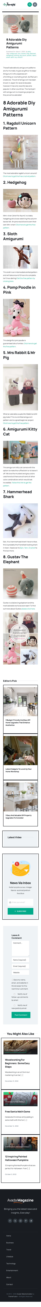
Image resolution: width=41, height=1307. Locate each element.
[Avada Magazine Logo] (20, 1198)
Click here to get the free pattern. (16, 423)
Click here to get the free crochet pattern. (19, 176)
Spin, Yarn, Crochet (27, 548)
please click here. (28, 609)
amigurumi (13, 53)
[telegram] (31, 1221)
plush (24, 55)
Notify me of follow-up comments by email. (20, 997)
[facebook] (10, 1221)
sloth (12, 57)
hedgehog (9, 55)
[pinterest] (26, 1221)
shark (8, 57)
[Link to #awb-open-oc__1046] (29, 4)
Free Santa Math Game (17, 1111)
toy (16, 57)
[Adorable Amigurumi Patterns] (20, 16)
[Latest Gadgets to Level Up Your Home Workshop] (20, 737)
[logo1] (9, 3)
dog (27, 53)
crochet (23, 53)
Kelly (29, 52)
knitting (16, 55)
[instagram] (20, 1221)
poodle (29, 55)
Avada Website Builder (24, 1294)
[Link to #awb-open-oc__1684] (35, 4)
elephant (33, 53)
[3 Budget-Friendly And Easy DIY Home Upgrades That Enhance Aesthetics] (20, 689)
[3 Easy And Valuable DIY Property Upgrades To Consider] (20, 784)
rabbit (34, 55)
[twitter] (15, 1221)
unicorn (20, 57)
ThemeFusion (12, 1296)
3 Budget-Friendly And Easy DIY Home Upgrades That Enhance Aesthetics (18, 722)
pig (21, 55)
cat (19, 53)
